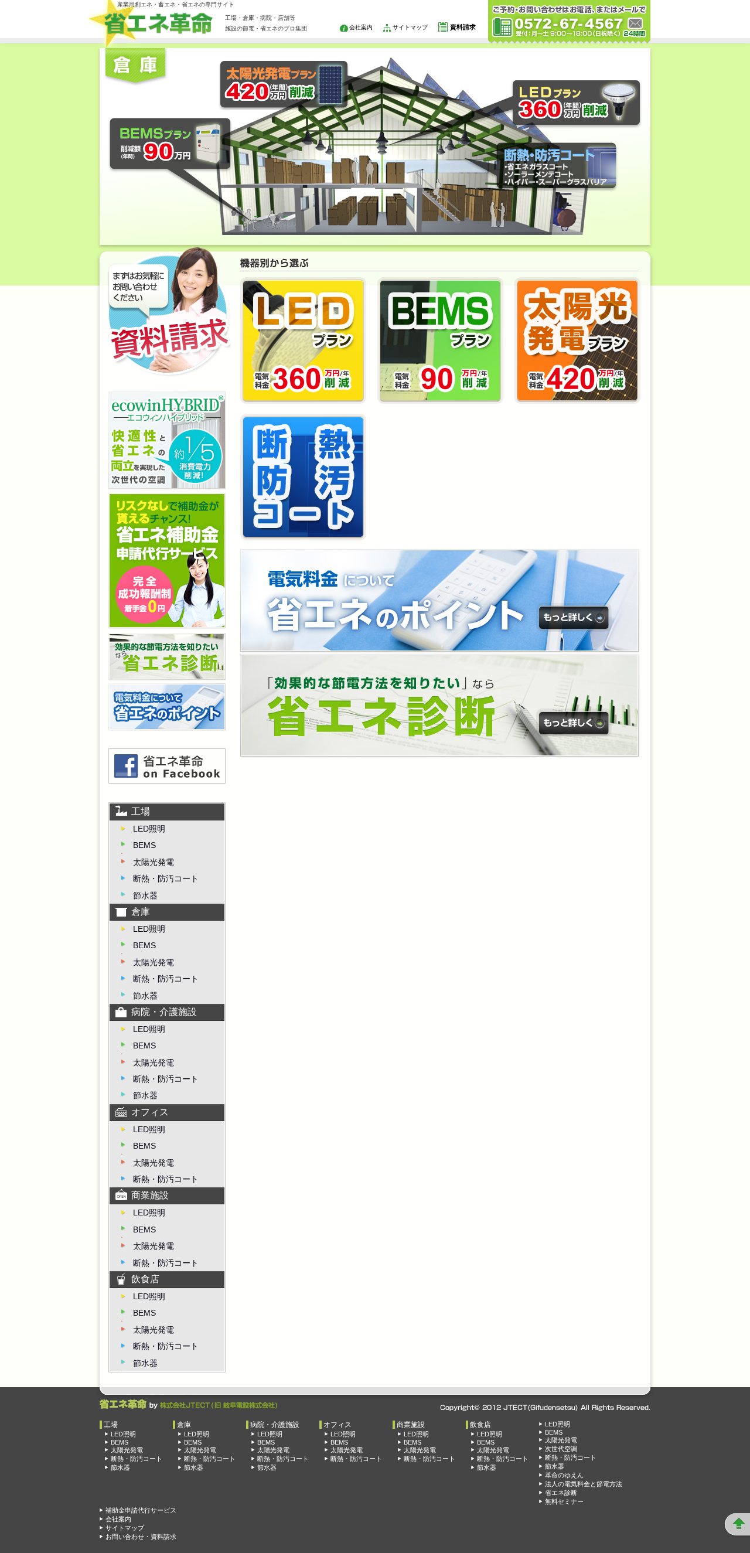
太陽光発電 (153, 862)
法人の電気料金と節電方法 (583, 1483)
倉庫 (140, 912)
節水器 (145, 895)
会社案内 (361, 27)
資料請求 (463, 26)
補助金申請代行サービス (140, 1510)
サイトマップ (410, 27)
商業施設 (150, 1195)
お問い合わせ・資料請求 (140, 1536)
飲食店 (145, 1279)
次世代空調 (561, 1448)
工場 (140, 811)
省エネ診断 (561, 1492)
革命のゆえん (564, 1475)
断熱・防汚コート (166, 878)
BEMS (144, 845)
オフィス (150, 1112)
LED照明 (149, 828)
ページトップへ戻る (737, 1524)
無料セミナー (564, 1501)
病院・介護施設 (164, 1012)
